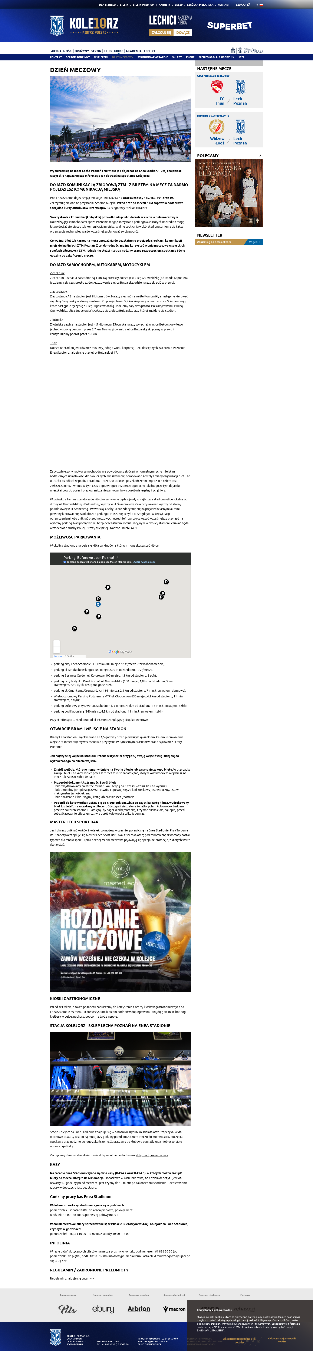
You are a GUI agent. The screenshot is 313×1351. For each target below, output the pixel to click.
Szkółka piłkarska (200, 4)
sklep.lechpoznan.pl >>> (152, 1155)
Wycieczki (101, 57)
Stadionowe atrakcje (153, 57)
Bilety (124, 4)
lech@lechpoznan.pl (156, 1341)
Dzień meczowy (122, 57)
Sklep (179, 4)
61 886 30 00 (171, 1338)
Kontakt (224, 4)
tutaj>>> (142, 208)
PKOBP (190, 57)
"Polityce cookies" (224, 1327)
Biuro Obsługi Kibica (149, 1344)
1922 (241, 57)
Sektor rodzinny (78, 57)
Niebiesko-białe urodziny (216, 57)
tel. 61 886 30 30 (106, 1344)
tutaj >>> (61, 1261)
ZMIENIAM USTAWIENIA (210, 1330)
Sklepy (177, 57)
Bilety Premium (143, 4)
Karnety (165, 4)
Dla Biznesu (107, 4)
